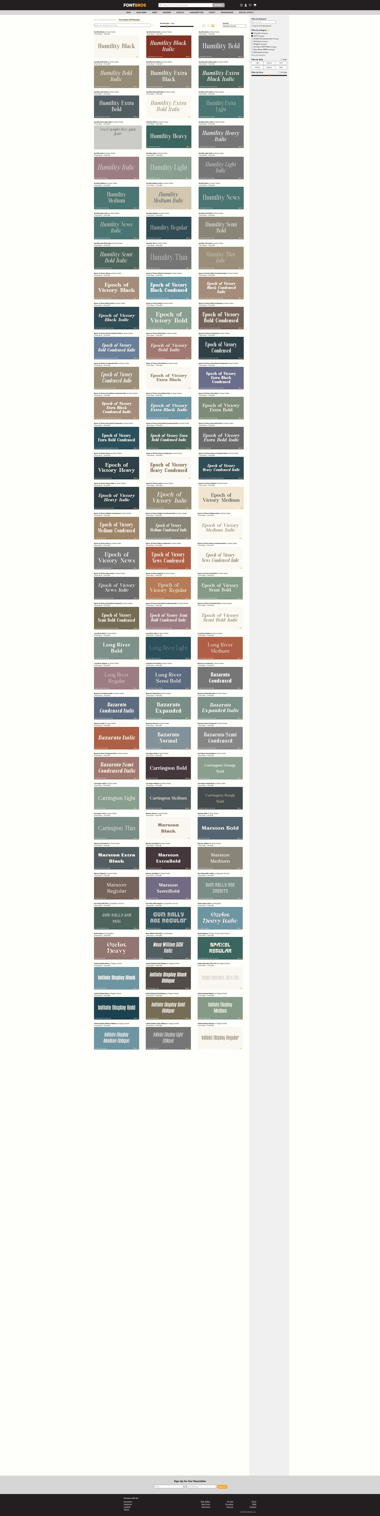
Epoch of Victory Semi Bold (207, 573)
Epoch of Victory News (102, 543)
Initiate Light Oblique (101, 1143)
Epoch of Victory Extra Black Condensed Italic (110, 393)
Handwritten (196, 12)
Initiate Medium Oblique (154, 1113)
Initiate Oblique (203, 1113)
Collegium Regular (100, 1263)
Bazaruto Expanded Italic (206, 693)
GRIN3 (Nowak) (125, 1173)
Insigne (174, 1263)
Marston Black (151, 813)
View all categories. (258, 55)
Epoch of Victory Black (102, 273)
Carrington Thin (99, 813)
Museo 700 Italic (99, 1413)
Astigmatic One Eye (222, 873)
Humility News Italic (101, 213)
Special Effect (246, 12)
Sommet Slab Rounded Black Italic (158, 1263)
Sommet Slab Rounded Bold (207, 1293)
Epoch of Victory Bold (153, 303)
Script (212, 12)
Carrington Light (100, 783)
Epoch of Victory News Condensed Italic (212, 543)
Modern (167, 12)
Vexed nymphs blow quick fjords (118, 132)
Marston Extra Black (101, 843)
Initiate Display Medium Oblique (105, 1023)
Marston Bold (202, 813)
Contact (253, 1507)
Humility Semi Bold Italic (102, 243)
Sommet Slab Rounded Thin (207, 1353)
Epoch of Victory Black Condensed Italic (213, 273)
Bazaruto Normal (152, 723)
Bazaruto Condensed (205, 663)
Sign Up (222, 1487)
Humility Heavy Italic (206, 122)
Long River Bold (99, 633)
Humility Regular (152, 213)
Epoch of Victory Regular (154, 573)
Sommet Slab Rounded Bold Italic (105, 1323)
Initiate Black (150, 1053)
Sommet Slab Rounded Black (156, 1293)
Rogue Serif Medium (205, 1443)
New (128, 12)
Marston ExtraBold (152, 843)
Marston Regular (100, 873)
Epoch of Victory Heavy (102, 453)
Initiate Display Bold (101, 993)
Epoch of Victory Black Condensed (158, 273)
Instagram (128, 1501)
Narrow (257, 67)
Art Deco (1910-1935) (264, 47)
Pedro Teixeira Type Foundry (220, 933)
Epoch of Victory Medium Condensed (107, 513)
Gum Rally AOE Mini (101, 903)
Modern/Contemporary (266, 39)
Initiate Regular (151, 1143)
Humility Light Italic (205, 153)
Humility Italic (99, 153)
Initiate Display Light (153, 1083)
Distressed (260, 52)
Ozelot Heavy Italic (204, 903)
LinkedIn (127, 1507)
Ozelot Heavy (98, 933)
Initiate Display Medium (206, 993)
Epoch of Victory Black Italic (104, 303)
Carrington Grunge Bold (206, 753)
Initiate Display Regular (206, 1023)
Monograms (227, 12)
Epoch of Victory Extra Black (156, 363)
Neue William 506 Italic (154, 933)
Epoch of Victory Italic (154, 483)
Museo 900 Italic (151, 1383)
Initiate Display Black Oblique (156, 963)
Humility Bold (203, 32)
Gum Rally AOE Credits (206, 873)
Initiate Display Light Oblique (156, 1023)
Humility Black (99, 32)
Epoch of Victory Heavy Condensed (158, 453)
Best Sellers (205, 1501)
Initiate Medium (99, 1113)
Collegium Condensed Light (207, 1233)
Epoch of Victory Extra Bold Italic (210, 423)
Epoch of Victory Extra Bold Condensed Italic (162, 423)
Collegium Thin (99, 1233)
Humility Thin (151, 243)
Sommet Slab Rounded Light (207, 1323)
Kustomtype (168, 933)
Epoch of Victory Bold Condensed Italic (107, 333)
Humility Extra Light (206, 92)
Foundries (229, 1504)
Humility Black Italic (153, 32)
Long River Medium (204, 633)
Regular (269, 63)
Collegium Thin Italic (153, 1233)
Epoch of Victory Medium (207, 483)
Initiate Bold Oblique (101, 1083)
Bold (281, 63)
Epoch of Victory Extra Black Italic (158, 393)
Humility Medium (100, 183)
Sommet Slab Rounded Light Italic (106, 1353)
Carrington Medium (152, 783)
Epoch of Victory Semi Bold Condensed (107, 603)
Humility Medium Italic (154, 183)
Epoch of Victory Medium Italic (208, 513)
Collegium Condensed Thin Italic (209, 1173)
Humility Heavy (151, 122)
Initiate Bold (202, 1083)
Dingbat (260, 44)
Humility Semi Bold (205, 213)
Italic (285, 59)
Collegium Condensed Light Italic (105, 1173)
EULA (254, 1501)
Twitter (126, 1509)
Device (216, 1443)
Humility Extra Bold (101, 92)
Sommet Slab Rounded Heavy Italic (106, 1293)
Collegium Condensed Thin (155, 1173)
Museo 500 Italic (203, 1413)
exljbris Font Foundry (167, 1383)
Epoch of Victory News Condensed (158, 543)
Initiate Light (202, 1143)
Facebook (128, 1504)
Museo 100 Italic (99, 1443)
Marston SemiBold (152, 873)
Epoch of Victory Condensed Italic (106, 363)
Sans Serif (141, 12)
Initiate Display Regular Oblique (105, 1053)
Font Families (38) (104, 20)
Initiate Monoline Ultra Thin (207, 963)
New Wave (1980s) (264, 49)
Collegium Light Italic (205, 1203)
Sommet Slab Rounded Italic (156, 1323)
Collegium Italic (99, 1203)
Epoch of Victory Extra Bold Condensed (108, 423)
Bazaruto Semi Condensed (207, 723)
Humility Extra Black (153, 62)
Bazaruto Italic (99, 723)
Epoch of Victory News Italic (104, 573)
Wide (281, 67)
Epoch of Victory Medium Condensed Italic (160, 513)
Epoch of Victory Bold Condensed (210, 303)
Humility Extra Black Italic (208, 62)
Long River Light (151, 633)
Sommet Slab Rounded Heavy (208, 1263)
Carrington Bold (151, 753)
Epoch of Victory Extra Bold (208, 393)
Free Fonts (206, 1507)
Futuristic (260, 33)
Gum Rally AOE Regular (154, 903)
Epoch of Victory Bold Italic (155, 333)
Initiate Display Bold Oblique (156, 993)
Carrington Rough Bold (206, 783)
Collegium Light (151, 1203)
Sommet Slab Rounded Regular (156, 1353)
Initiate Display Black (101, 963)
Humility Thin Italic (205, 243)
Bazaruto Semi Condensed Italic (105, 753)
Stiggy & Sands (116, 963)
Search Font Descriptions (262, 26)
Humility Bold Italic (100, 62)
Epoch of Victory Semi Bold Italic (209, 603)
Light (257, 63)
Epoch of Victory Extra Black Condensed (213, 363)
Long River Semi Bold (153, 663)
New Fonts (205, 1504)
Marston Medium (203, 843)
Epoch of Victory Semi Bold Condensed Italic (161, 603)
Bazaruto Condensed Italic (103, 693)
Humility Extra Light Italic (103, 122)
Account (230, 1507)
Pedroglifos (217, 903)
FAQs (254, 1504)
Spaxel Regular (203, 933)
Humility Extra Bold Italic (155, 92)
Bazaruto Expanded (153, 693)
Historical (260, 41)
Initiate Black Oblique (205, 1053)
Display (180, 12)
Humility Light (151, 153)
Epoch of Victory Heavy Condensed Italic (213, 453)
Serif (154, 12)
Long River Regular (100, 663)
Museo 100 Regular (152, 1443)
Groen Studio (111, 32)
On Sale (283, 72)
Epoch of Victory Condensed (208, 333)
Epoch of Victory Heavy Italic (104, 483)
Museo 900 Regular (204, 1383)
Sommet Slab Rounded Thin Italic (105, 1383)
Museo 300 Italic (151, 1413)
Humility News (204, 183)
